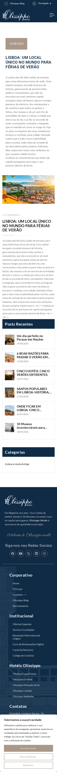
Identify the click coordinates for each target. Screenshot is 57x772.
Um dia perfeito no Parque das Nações (30, 337)
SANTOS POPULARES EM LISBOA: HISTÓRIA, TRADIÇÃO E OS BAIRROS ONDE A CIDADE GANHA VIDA (33, 390)
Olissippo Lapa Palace (24, 673)
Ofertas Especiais (22, 624)
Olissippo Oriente (22, 679)
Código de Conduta (23, 655)
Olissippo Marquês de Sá (26, 684)
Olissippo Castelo (22, 690)
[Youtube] (20, 554)
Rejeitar (28, 765)
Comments (12, 215)
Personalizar (28, 756)
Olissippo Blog (20, 600)
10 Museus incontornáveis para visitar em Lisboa (31, 425)
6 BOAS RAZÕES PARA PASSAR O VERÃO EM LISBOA (33, 355)
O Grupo (17, 588)
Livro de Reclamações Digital (28, 644)
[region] (28, 743)
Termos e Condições (23, 629)
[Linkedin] (36, 554)
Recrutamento (20, 605)
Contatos (18, 594)
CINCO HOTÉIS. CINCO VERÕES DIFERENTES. (33, 372)
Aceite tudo (28, 748)
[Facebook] (13, 554)
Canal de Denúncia (23, 649)
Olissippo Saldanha (23, 696)
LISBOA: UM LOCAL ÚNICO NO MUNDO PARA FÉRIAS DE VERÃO (26, 225)
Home (16, 583)
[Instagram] (44, 554)
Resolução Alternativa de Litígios (26, 637)
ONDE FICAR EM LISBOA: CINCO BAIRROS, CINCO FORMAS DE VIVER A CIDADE (32, 408)
